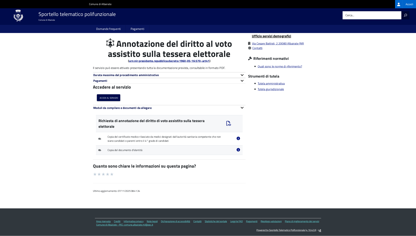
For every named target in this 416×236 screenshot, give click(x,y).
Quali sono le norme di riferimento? (280, 66)
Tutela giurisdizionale (271, 89)
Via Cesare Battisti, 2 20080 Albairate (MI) (278, 43)
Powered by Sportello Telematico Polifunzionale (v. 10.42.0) (286, 230)
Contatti (257, 48)
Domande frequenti (108, 29)
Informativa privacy (133, 221)
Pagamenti (137, 29)
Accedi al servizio (108, 97)
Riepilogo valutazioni (271, 221)
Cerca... (349, 15)
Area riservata (103, 221)
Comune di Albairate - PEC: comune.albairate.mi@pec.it (124, 225)
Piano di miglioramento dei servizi (302, 221)
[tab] (169, 75)
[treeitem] (405, 4)
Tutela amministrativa (271, 83)
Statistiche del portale (216, 221)
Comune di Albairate (100, 4)
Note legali (152, 221)
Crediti (117, 221)
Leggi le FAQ (236, 221)
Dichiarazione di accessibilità (175, 221)
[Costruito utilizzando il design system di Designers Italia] (319, 231)
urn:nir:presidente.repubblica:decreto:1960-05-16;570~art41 (169, 61)
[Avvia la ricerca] (405, 15)
